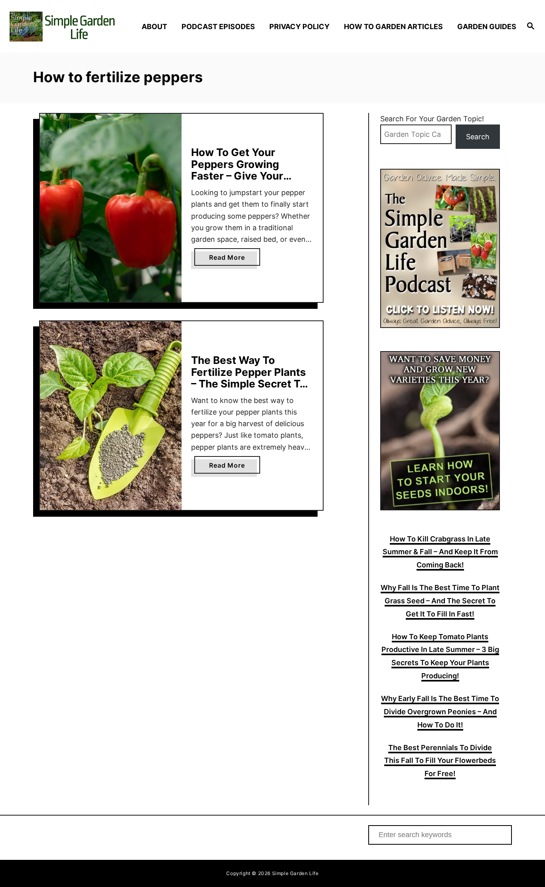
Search (478, 136)
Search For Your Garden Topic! (432, 119)
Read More (234, 259)
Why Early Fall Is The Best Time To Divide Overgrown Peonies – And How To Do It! (440, 711)
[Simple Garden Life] (72, 26)
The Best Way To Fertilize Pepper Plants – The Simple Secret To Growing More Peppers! (251, 378)
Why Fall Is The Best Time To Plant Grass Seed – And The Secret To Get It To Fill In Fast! (440, 600)
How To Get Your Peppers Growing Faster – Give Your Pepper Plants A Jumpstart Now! (237, 175)
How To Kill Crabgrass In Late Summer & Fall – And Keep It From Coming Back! (440, 552)
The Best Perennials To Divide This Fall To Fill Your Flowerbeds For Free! (440, 760)
